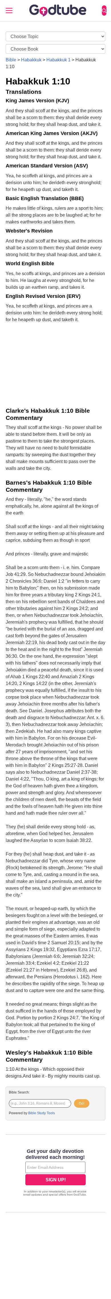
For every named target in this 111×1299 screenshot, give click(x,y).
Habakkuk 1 (58, 59)
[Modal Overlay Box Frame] (55, 1173)
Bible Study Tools (41, 1113)
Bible (11, 59)
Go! (81, 1103)
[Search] (104, 10)
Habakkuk (31, 59)
